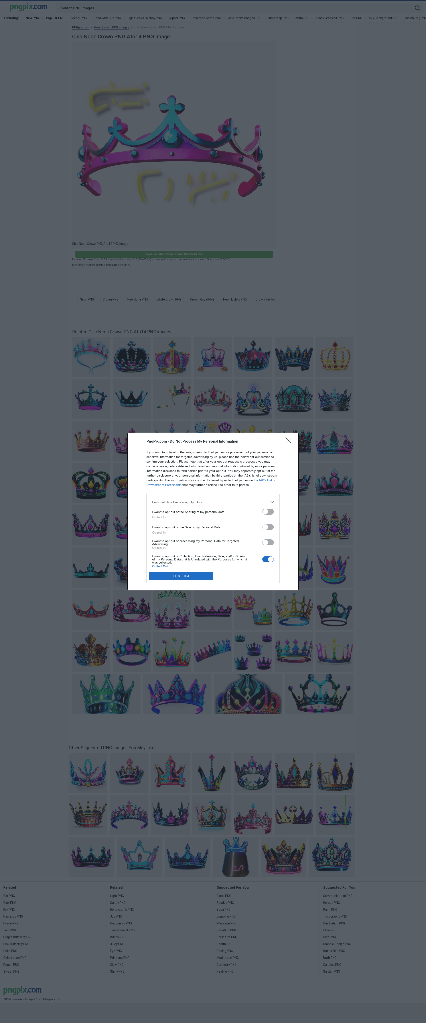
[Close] (290, 441)
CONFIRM (181, 576)
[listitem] (213, 502)
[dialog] (213, 511)
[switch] (268, 512)
